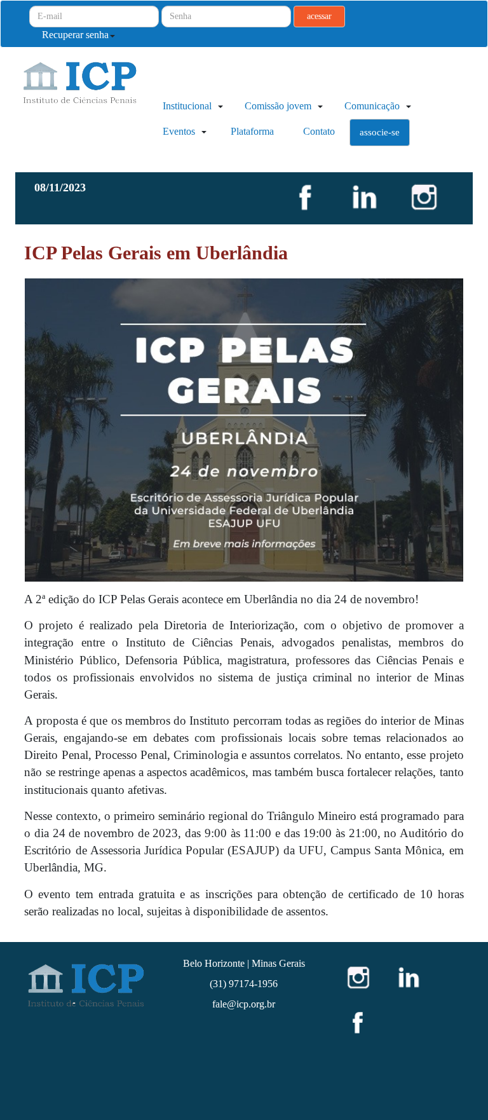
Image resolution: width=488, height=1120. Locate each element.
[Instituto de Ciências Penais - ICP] (96, 91)
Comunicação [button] (373, 105)
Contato (319, 131)
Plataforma (252, 131)
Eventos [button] (180, 131)
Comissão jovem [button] (279, 105)
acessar (319, 16)
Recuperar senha (75, 34)
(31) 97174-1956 (244, 983)
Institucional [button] (188, 105)
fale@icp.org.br (243, 1004)
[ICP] (85, 984)
